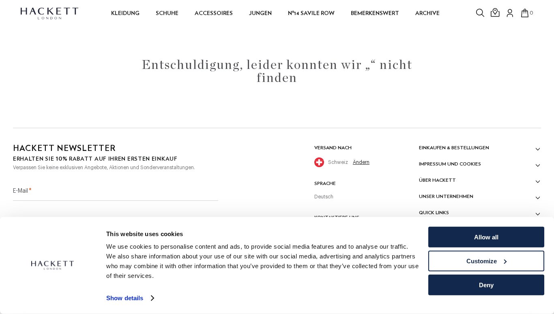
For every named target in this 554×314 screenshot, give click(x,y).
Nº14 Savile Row (311, 13)
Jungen (260, 13)
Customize (481, 261)
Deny (486, 284)
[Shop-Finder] (495, 13)
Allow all (486, 237)
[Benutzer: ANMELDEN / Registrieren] (510, 13)
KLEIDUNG (125, 13)
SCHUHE (167, 13)
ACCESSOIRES (214, 13)
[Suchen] (481, 13)
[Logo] (50, 13)
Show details (124, 298)
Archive (427, 13)
